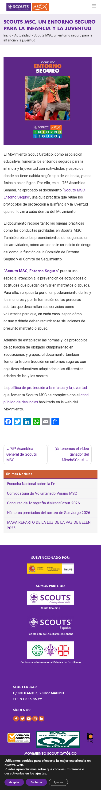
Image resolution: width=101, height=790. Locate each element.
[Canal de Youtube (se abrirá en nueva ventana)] (29, 718)
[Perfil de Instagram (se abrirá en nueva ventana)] (35, 718)
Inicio (7, 35)
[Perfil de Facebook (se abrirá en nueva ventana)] (16, 718)
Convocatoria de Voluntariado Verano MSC (42, 493)
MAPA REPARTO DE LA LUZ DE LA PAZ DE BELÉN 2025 (48, 525)
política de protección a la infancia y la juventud (47, 387)
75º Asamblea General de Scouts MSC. (21, 454)
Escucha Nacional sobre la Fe (31, 484)
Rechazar (36, 782)
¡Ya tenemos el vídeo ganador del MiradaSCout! (72, 454)
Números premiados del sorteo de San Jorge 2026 (48, 512)
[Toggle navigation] (94, 5)
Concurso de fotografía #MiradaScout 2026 (43, 503)
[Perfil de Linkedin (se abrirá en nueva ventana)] (41, 718)
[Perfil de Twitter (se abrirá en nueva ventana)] (22, 718)
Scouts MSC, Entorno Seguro (31, 271)
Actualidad (22, 35)
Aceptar (14, 782)
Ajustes (58, 782)
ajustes (40, 773)
